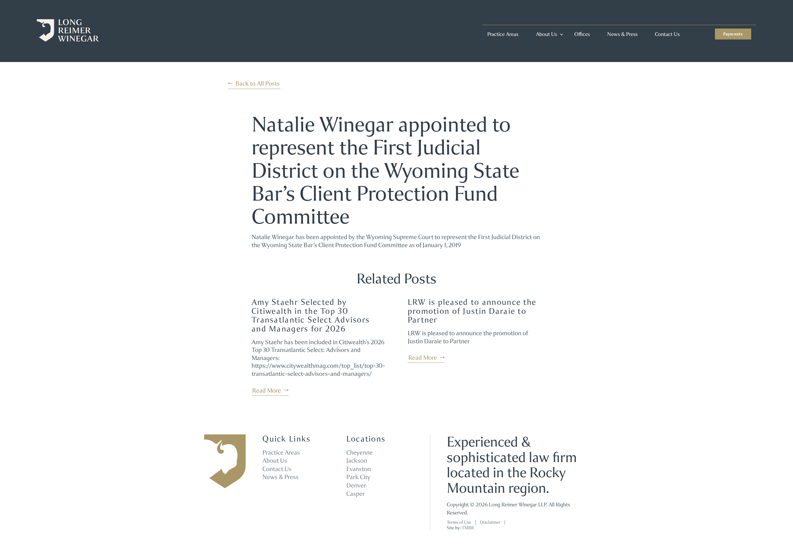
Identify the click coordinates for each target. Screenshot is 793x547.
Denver (356, 485)
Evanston (358, 469)
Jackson (356, 460)
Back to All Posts (257, 83)
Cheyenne (359, 452)
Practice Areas (502, 34)
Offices (582, 34)
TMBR (468, 528)
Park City (358, 477)
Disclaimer (490, 522)
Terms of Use (459, 522)
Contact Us (667, 34)
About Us (546, 34)
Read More (266, 390)
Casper (355, 494)
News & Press (622, 34)
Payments (733, 34)
